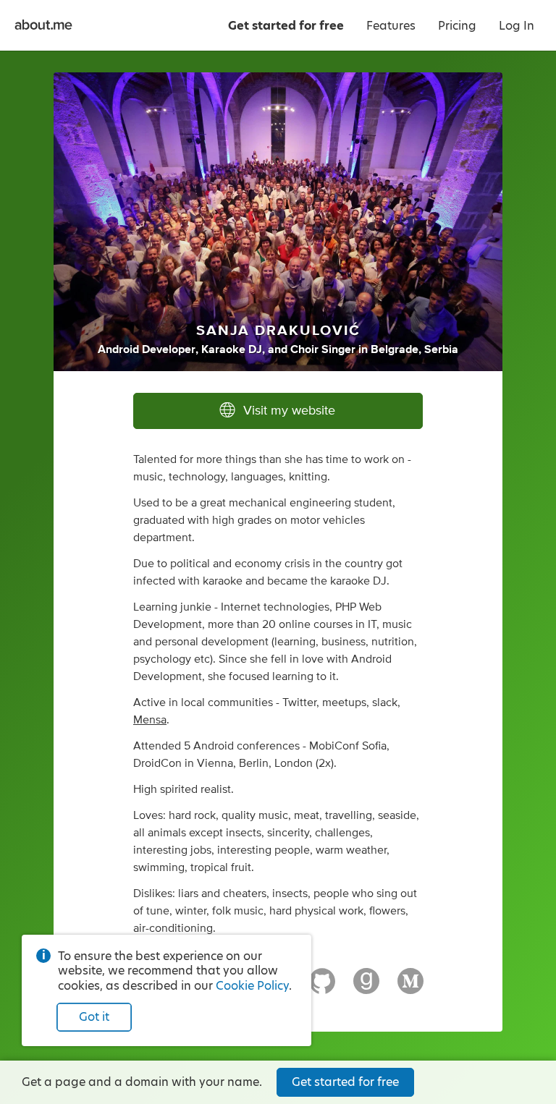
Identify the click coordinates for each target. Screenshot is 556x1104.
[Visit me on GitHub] (322, 987)
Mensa (150, 720)
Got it (94, 1017)
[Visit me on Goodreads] (366, 987)
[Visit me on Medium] (410, 987)
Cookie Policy (252, 985)
